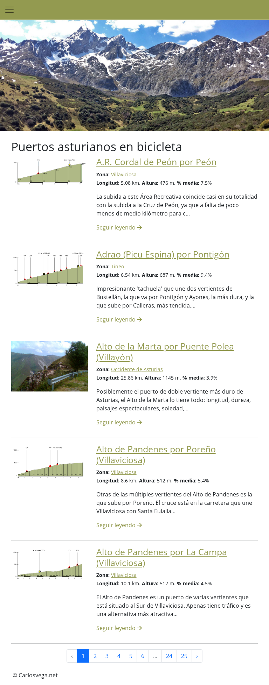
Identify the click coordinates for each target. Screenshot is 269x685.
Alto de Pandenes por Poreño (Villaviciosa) (156, 454)
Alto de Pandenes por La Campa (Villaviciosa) (161, 557)
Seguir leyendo (116, 227)
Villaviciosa (124, 174)
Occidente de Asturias (137, 369)
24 (169, 656)
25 (184, 656)
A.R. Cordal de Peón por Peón (156, 162)
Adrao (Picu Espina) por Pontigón (162, 254)
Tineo (117, 266)
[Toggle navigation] (9, 9)
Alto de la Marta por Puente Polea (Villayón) (165, 351)
